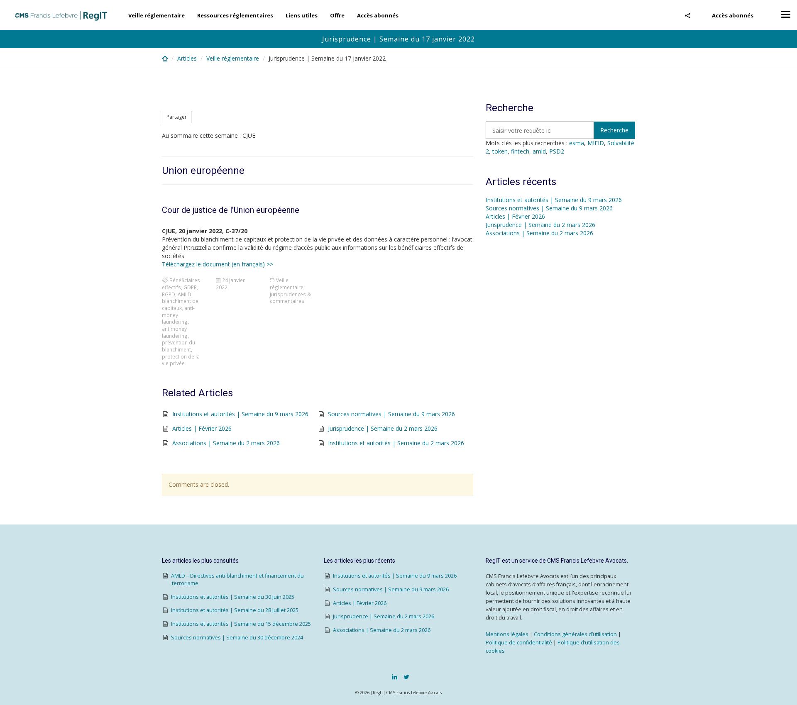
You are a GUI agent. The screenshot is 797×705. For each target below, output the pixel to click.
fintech (520, 151)
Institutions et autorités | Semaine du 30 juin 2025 (232, 596)
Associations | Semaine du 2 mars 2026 (226, 443)
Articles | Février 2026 (202, 428)
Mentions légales (507, 634)
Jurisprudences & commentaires (290, 298)
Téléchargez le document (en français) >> (217, 264)
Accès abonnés (732, 15)
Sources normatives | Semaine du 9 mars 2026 (391, 414)
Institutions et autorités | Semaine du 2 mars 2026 (396, 443)
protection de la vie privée (181, 360)
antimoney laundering (175, 332)
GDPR (190, 287)
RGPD (168, 294)
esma (576, 143)
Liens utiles (302, 15)
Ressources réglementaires (235, 15)
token (500, 151)
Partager (176, 116)
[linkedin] (394, 676)
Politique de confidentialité (519, 642)
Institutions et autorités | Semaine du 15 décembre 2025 (241, 623)
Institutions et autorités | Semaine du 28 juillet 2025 (234, 610)
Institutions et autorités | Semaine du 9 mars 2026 (240, 414)
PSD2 (556, 151)
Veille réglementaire (156, 15)
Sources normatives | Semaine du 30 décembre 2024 (237, 637)
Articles (187, 58)
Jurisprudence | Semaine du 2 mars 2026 (383, 428)
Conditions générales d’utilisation (575, 634)
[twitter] (406, 676)
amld (539, 151)
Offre (337, 15)
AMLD (184, 294)
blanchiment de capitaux (180, 304)
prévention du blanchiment (178, 346)
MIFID (595, 143)
